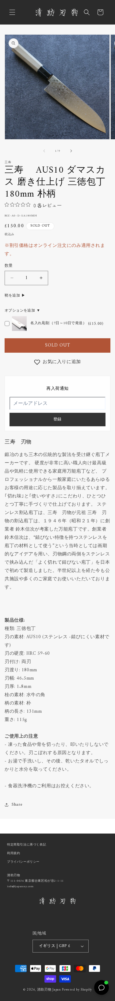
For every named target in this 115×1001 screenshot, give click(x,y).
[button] (12, 12)
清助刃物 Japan (49, 990)
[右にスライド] (71, 151)
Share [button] (17, 804)
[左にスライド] (44, 151)
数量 (9, 266)
